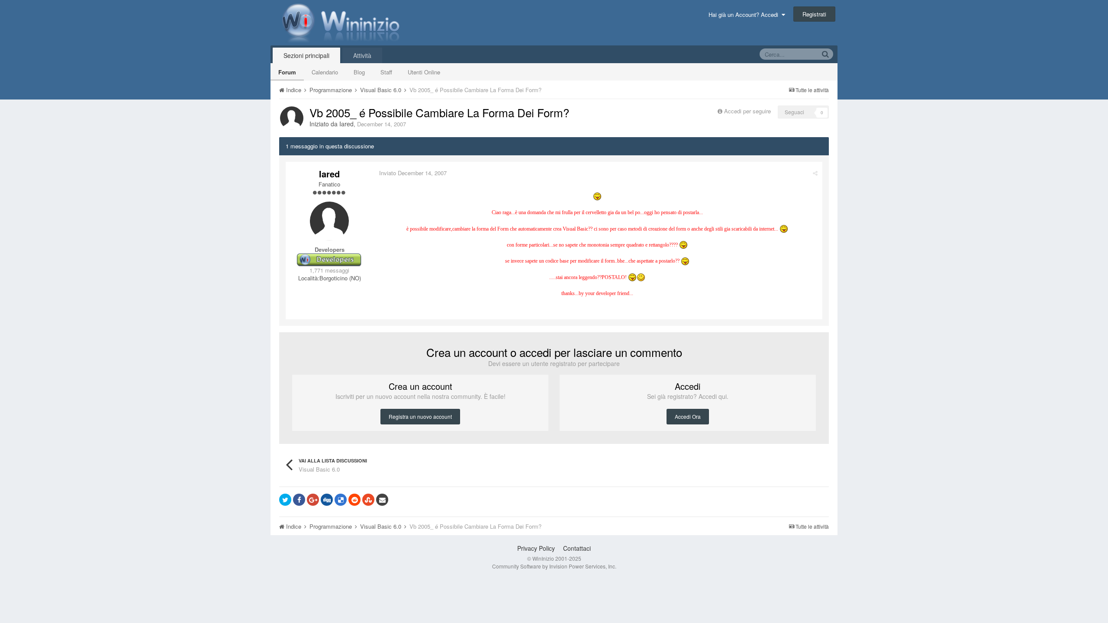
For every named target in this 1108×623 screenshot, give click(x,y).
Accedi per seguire (748, 111)
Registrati (814, 14)
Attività (362, 55)
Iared (346, 123)
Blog (359, 72)
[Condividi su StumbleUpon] (368, 500)
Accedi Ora (688, 416)
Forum (287, 72)
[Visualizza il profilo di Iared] (291, 118)
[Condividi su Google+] (313, 500)
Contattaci (577, 548)
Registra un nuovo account (420, 416)
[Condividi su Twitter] (285, 500)
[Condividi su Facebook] (299, 500)
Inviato (413, 173)
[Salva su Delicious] (341, 500)
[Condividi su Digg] (327, 500)
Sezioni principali (306, 55)
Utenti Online (424, 72)
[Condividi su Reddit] (354, 500)
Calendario (325, 72)
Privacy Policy (536, 548)
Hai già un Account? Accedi (745, 14)
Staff (386, 72)
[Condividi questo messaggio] (815, 173)
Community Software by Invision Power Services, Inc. (554, 566)
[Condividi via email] (382, 500)
